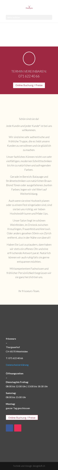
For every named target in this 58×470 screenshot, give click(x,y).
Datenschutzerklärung (17, 364)
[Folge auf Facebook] (9, 428)
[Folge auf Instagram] (17, 428)
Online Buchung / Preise (29, 85)
